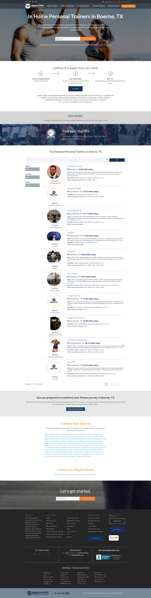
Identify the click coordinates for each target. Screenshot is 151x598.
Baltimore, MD (48, 577)
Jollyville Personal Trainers (64, 450)
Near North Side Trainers (62, 474)
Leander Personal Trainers (81, 450)
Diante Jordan (74, 188)
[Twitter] (29, 1)
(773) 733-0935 (83, 553)
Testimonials (50, 529)
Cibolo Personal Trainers (63, 439)
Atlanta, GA (47, 573)
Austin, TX (47, 575)
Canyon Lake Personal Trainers (89, 437)
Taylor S (71, 232)
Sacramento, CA (99, 575)
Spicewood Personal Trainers (77, 443)
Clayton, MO (64, 573)
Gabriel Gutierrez (76, 317)
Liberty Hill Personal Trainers (94, 452)
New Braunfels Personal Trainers (82, 439)
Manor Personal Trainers (76, 452)
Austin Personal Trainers (53, 447)
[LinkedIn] (33, 1)
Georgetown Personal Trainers (91, 454)
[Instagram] (36, 1)
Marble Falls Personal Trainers (71, 447)
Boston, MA (47, 579)
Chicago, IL (47, 583)
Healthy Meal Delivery (95, 531)
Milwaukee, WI (82, 575)
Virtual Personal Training (54, 531)
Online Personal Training (54, 534)
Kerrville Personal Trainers (59, 441)
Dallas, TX (63, 575)
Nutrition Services (94, 529)
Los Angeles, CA (65, 581)
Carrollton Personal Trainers (53, 454)
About (48, 518)
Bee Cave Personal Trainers (59, 443)
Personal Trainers (94, 518)
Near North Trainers (90, 474)
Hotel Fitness (71, 523)
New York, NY (82, 581)
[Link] (34, 6)
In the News (92, 526)
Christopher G (74, 210)
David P (71, 251)
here (67, 553)
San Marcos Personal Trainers (77, 441)
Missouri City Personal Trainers (65, 456)
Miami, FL (81, 573)
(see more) (75, 175)
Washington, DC (99, 581)
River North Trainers (77, 474)
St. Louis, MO (98, 579)
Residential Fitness (73, 521)
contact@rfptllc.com (77, 555)
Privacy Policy (51, 521)
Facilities (91, 523)
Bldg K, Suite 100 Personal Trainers (95, 445)
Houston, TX (64, 579)
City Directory (71, 531)
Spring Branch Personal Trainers (88, 434)
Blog (68, 529)
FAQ (68, 534)
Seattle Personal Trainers (83, 456)
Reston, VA (98, 573)
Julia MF (71, 362)
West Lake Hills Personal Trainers (73, 445)
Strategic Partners (94, 521)
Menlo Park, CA (65, 583)
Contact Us (70, 526)
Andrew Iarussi (74, 166)
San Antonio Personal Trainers (69, 437)
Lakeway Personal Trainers (95, 443)
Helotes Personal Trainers (52, 434)
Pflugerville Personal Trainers (71, 454)
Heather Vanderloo (77, 339)
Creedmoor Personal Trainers (53, 445)
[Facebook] (26, 1)
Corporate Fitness (73, 518)
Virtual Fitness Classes (53, 537)
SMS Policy (50, 523)
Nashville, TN (82, 579)
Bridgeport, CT (48, 581)
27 (116, 384)
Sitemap (70, 537)
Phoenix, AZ (81, 583)
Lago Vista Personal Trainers (89, 447)
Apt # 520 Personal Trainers (59, 452)
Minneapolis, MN (83, 577)
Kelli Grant (72, 273)
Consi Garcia (73, 295)
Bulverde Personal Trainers (69, 434)
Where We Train (51, 526)
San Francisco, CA (100, 577)
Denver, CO (64, 577)
